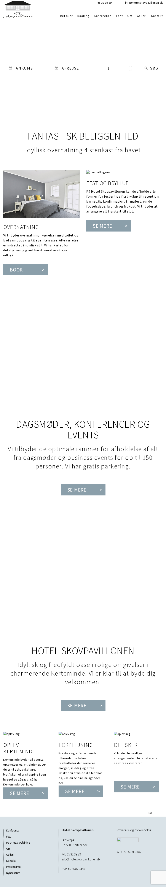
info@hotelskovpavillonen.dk (144, 3)
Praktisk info (13, 867)
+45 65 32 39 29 (71, 854)
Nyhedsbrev (13, 873)
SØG (154, 68)
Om (129, 16)
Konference (103, 16)
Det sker (66, 16)
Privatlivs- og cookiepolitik (134, 830)
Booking (83, 16)
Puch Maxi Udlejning (18, 842)
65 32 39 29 (104, 3)
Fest (119, 16)
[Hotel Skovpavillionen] (18, 9)
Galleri (142, 16)
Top (150, 812)
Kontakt (157, 16)
